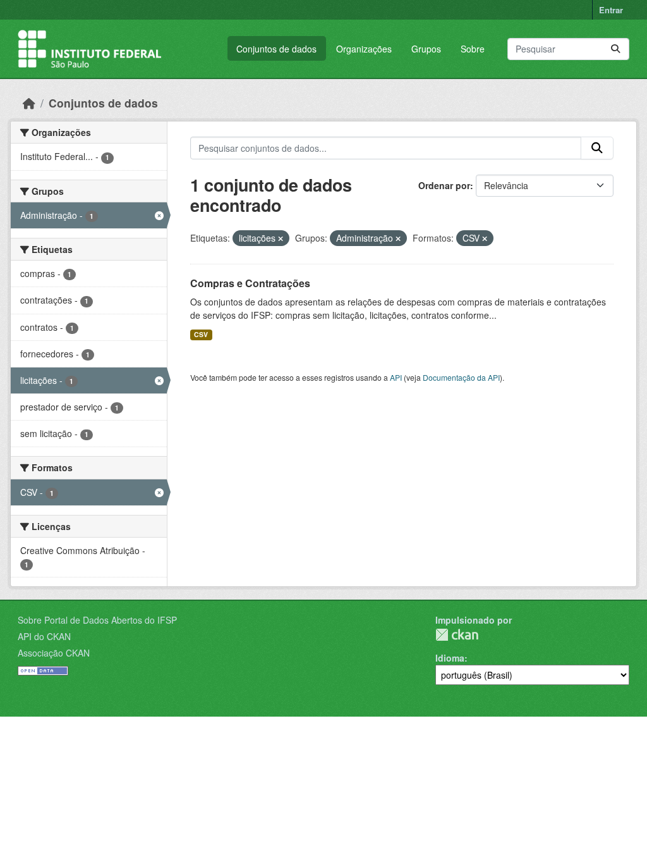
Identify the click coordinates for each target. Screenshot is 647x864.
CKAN (456, 634)
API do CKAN (44, 636)
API (396, 377)
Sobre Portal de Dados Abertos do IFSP (97, 620)
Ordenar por (444, 185)
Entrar (611, 10)
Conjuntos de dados (276, 48)
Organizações (364, 48)
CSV (201, 334)
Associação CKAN (54, 652)
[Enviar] (615, 49)
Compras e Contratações (250, 283)
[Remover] (280, 238)
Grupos (426, 48)
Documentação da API (461, 377)
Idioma (449, 657)
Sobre (473, 48)
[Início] (29, 103)
